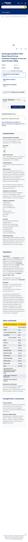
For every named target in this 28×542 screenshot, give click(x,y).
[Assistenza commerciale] (18, 3)
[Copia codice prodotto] (18, 65)
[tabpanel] (14, 32)
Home (2, 16)
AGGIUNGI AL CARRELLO (17, 107)
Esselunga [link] (16, 67)
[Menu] (2, 3)
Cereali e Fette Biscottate (15, 16)
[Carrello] (25, 3)
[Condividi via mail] (21, 48)
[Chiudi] (26, 534)
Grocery (7, 16)
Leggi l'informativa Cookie (16, 538)
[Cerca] (25, 7)
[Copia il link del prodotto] (16, 48)
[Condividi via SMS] (25, 48)
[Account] (22, 3)
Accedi (5, 99)
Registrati (11, 99)
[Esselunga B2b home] (7, 3)
